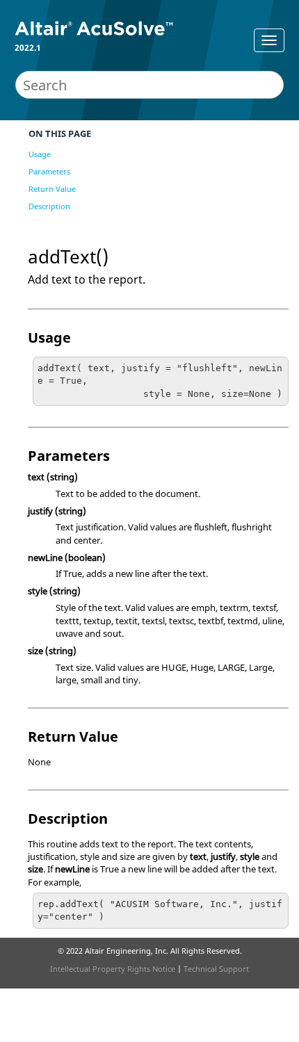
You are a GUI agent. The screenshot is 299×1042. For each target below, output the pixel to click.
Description (49, 206)
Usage (40, 154)
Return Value (52, 189)
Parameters (49, 171)
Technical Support (216, 968)
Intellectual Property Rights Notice (112, 968)
